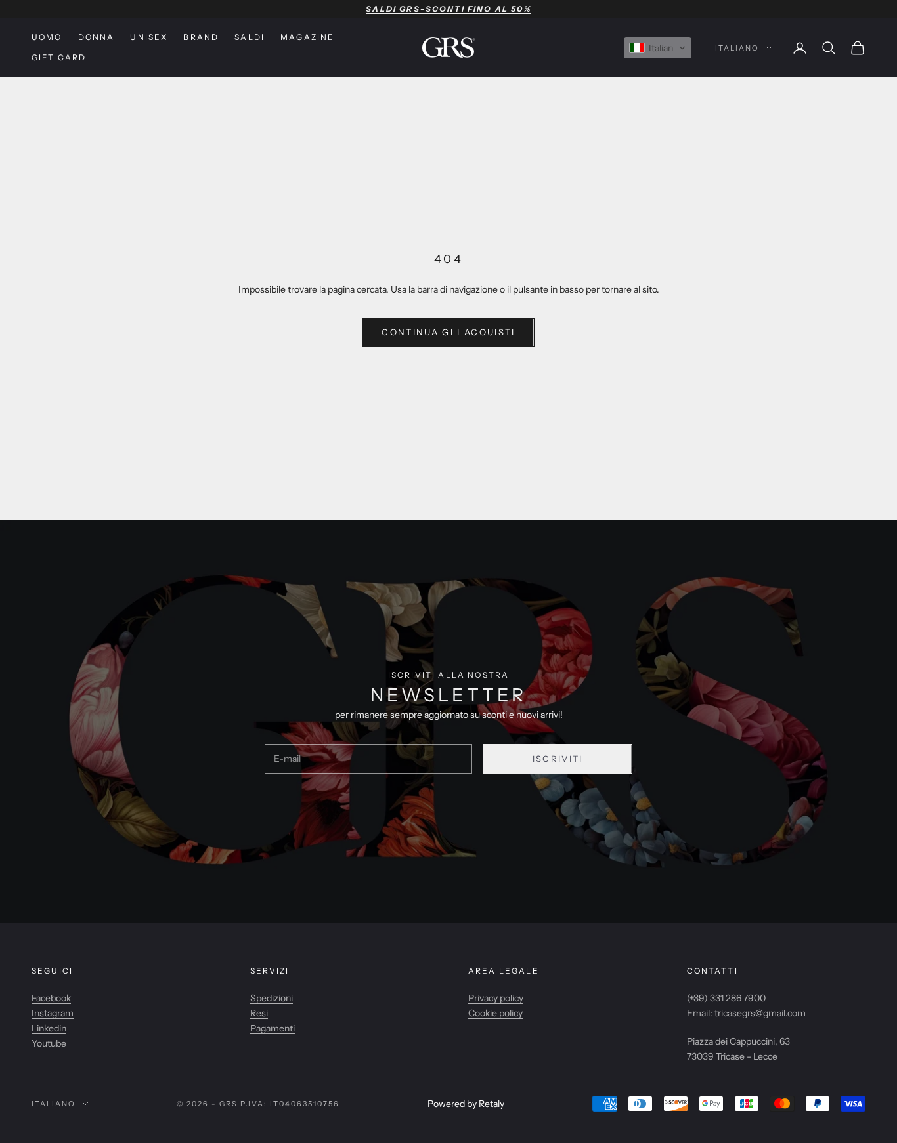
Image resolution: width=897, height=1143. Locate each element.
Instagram (53, 1013)
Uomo (47, 37)
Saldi (249, 37)
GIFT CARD (59, 57)
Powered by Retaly (465, 1104)
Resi (259, 1013)
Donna (96, 37)
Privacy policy (495, 998)
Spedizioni (271, 998)
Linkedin (49, 1028)
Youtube (49, 1043)
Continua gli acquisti (448, 332)
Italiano (737, 47)
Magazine (307, 37)
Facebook (51, 998)
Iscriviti (558, 758)
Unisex (148, 37)
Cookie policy (495, 1013)
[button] (657, 47)
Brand (201, 37)
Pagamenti (272, 1028)
